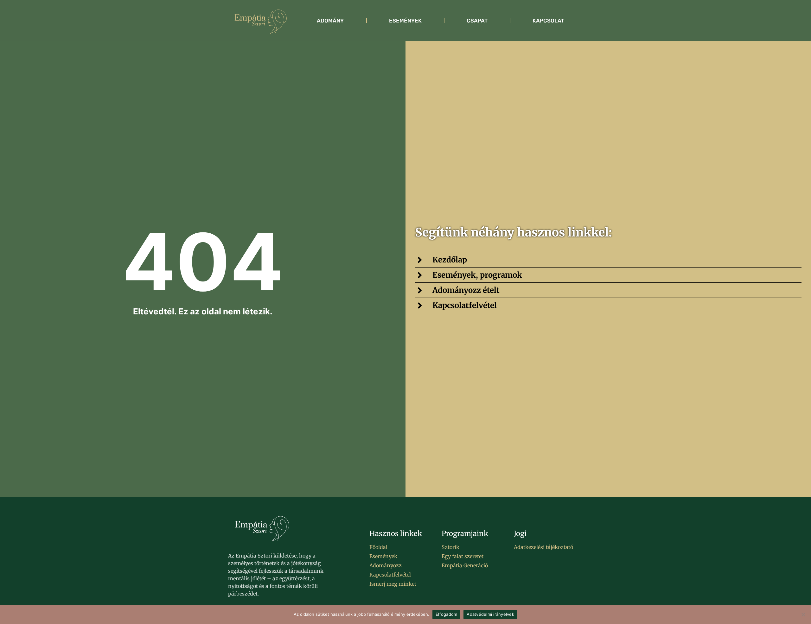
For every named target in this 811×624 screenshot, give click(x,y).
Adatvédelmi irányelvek (490, 614)
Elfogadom (446, 614)
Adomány (330, 20)
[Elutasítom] (803, 614)
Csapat (477, 20)
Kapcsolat (548, 20)
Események (405, 20)
